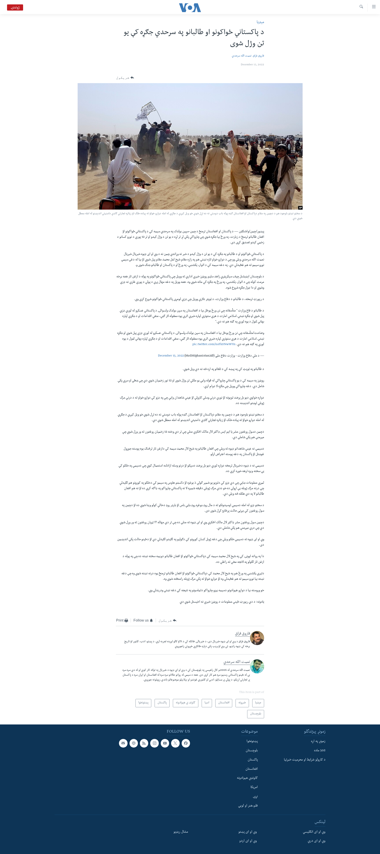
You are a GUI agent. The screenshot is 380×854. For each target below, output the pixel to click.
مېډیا (260, 22)
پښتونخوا (252, 742)
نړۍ (255, 797)
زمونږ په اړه (318, 742)
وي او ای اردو (248, 841)
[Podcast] (134, 743)
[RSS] (144, 743)
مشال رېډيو (181, 832)
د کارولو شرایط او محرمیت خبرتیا (304, 760)
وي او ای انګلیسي (314, 832)
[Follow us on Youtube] (165, 743)
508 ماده (319, 751)
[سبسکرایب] (123, 743)
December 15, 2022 (171, 356)
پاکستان (253, 760)
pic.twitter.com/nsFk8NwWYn (214, 345)
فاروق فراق (258, 56)
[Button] (125, 77)
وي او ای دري (316, 841)
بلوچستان (252, 751)
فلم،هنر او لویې (248, 806)
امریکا (254, 788)
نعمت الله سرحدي (242, 56)
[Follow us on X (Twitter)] (175, 743)
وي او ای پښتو (247, 832)
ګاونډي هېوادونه (247, 778)
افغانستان (251, 769)
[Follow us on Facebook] (186, 743)
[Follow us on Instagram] (154, 743)
